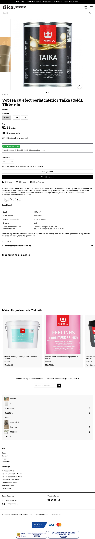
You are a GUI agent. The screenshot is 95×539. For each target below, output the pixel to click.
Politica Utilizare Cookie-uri (12, 474)
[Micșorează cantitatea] (4, 162)
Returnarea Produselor (10, 480)
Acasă (4, 94)
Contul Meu (6, 462)
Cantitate (6, 157)
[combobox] (47, 13)
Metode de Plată (8, 471)
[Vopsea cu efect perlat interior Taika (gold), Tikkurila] (17, 280)
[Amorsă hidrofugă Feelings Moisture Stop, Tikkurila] (22, 341)
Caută (4, 453)
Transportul (14, 166)
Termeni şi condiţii (8, 485)
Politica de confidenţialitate (12, 477)
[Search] (90, 13)
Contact (5, 456)
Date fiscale (6, 488)
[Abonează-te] (59, 386)
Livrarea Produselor (9, 483)
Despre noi (6, 459)
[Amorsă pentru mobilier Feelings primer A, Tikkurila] (63, 341)
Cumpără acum (47, 177)
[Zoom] (79, 86)
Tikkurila (36, 310)
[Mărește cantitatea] (12, 162)
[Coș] (85, 7)
